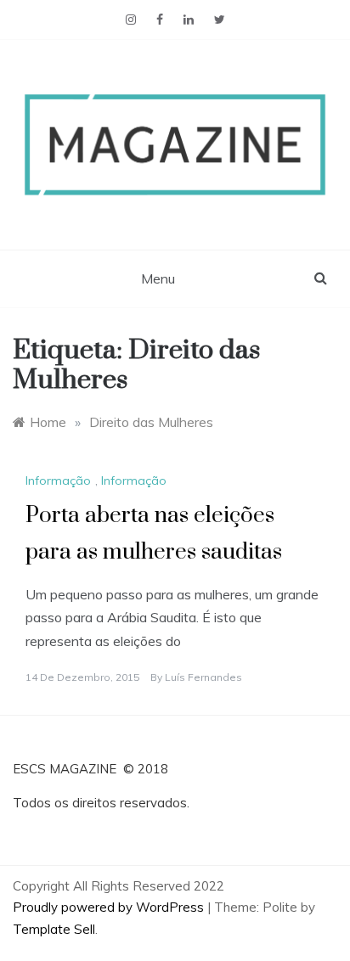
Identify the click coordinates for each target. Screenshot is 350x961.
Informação (58, 480)
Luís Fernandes (203, 677)
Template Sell (54, 929)
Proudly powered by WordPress (110, 907)
